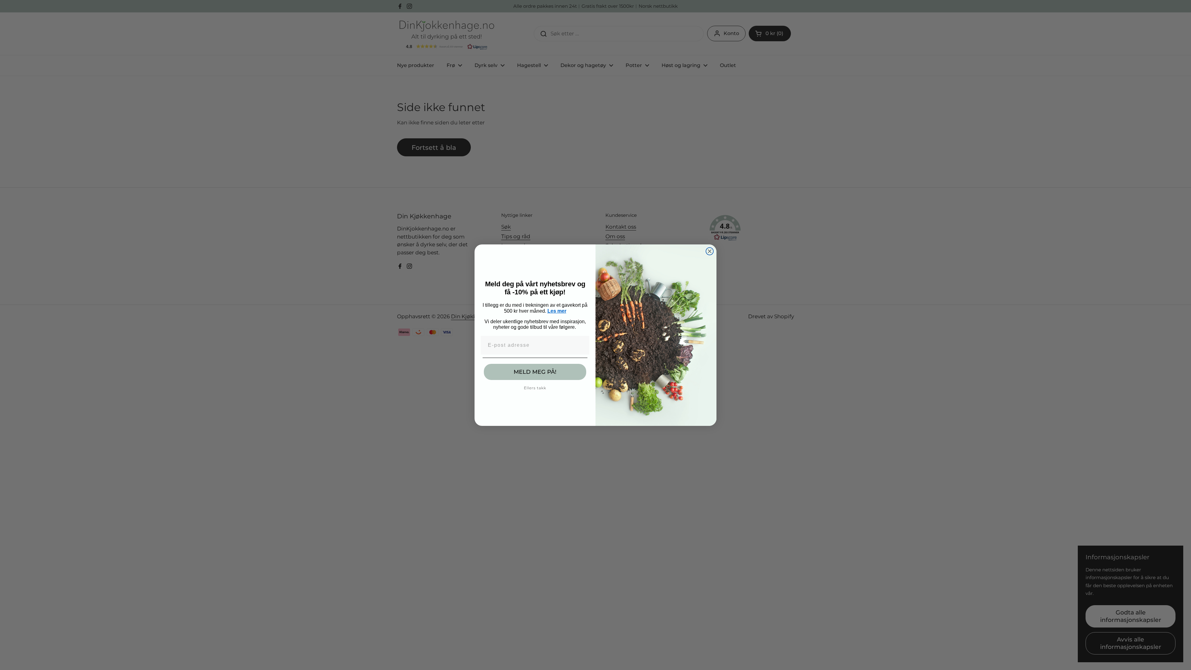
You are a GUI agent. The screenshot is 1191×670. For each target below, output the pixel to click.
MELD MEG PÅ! (535, 371)
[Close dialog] (709, 251)
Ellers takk (535, 388)
